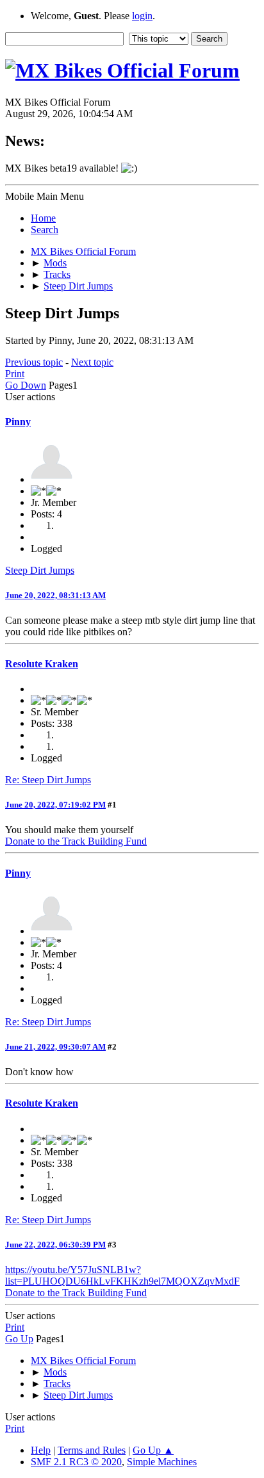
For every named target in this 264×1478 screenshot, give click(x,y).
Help (41, 1450)
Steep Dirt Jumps (39, 570)
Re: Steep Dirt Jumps (48, 779)
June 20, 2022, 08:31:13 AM (55, 595)
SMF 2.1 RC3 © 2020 (76, 1461)
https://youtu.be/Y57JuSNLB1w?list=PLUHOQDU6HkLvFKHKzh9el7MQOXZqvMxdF (122, 1275)
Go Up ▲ (153, 1450)
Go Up (19, 1338)
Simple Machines (162, 1461)
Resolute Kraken (41, 663)
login (142, 15)
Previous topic (34, 362)
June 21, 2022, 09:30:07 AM (55, 1047)
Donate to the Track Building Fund (76, 841)
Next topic (92, 362)
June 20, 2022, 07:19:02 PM (55, 804)
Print (14, 373)
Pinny (18, 421)
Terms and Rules (92, 1450)
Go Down (25, 385)
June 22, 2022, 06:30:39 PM (55, 1244)
